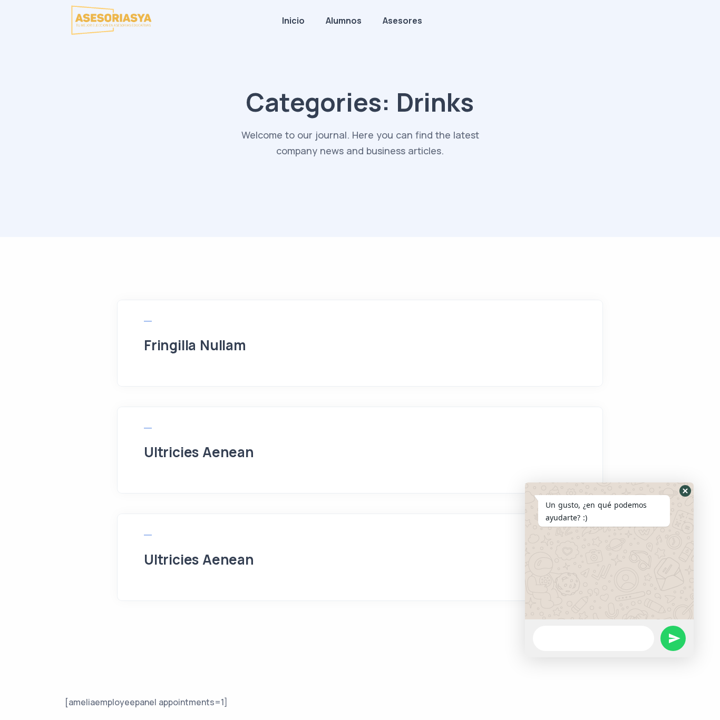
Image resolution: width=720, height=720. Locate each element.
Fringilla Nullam (195, 345)
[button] (685, 491)
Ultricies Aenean (199, 451)
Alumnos (344, 20)
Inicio (293, 20)
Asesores (402, 20)
